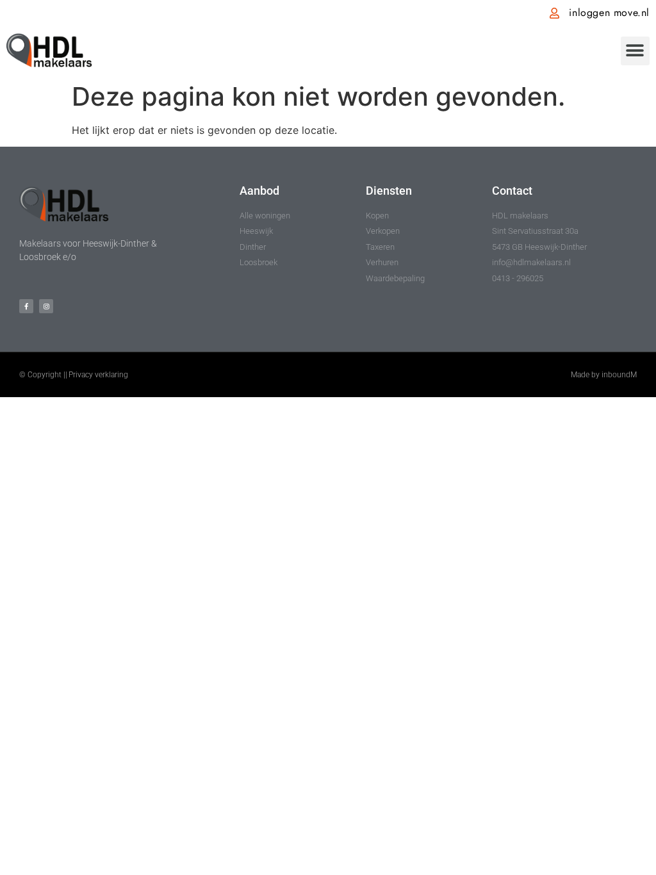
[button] (635, 51)
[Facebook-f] (26, 306)
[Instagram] (46, 306)
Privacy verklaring (98, 374)
